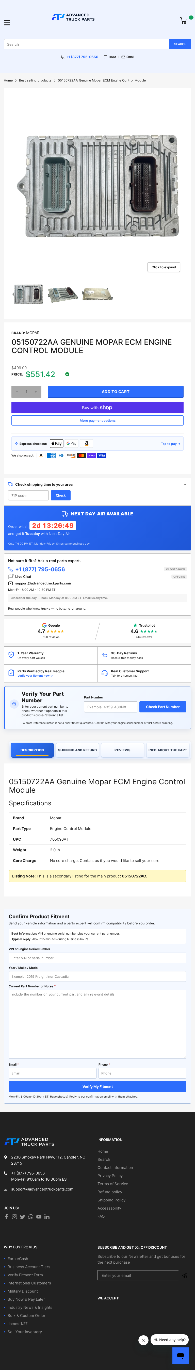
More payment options (98, 420)
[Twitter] (14, 1216)
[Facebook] (6, 1216)
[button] (17, 392)
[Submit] (184, 1275)
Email (130, 57)
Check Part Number (163, 707)
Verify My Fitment (98, 1086)
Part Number (93, 697)
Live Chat (100, 576)
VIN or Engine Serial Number (29, 949)
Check (61, 495)
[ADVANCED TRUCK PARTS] (95, 22)
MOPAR (33, 332)
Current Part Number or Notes (32, 986)
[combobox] (97, 44)
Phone (104, 1064)
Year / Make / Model (23, 968)
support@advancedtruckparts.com (43, 583)
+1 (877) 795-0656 (82, 57)
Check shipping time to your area (44, 484)
